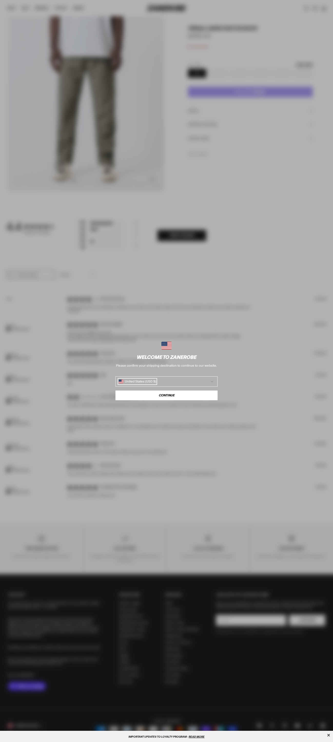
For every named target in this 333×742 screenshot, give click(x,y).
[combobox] (137, 381)
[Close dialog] (328, 735)
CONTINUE (167, 395)
